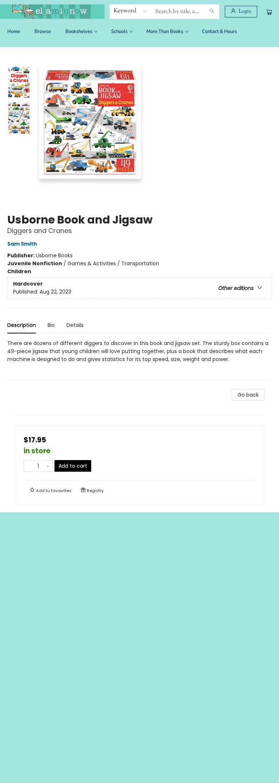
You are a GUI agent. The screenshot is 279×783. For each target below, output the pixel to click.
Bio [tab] (51, 325)
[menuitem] (13, 31)
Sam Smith (22, 243)
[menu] (139, 31)
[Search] (212, 11)
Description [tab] (21, 325)
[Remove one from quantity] (28, 466)
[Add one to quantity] (47, 466)
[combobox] (130, 11)
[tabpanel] (139, 359)
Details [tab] (75, 325)
